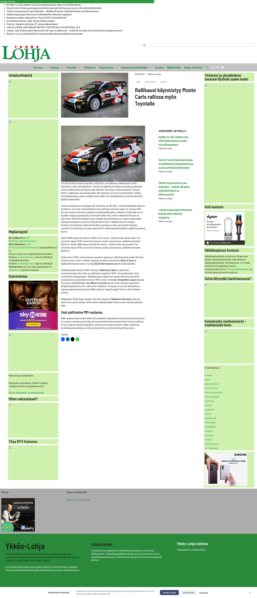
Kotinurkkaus (212, 396)
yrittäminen (211, 448)
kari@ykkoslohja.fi (28, 247)
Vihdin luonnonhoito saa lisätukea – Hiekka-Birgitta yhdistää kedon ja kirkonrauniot (52, 11)
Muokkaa (203, 592)
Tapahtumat (106, 67)
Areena (159, 67)
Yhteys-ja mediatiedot (134, 67)
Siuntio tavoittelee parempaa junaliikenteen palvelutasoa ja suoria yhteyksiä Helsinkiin (54, 8)
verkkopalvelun (26, 257)
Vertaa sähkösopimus (238, 269)
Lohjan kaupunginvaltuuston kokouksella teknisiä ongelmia (39, 14)
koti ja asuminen (214, 392)
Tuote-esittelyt (193, 67)
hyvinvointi (211, 388)
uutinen (209, 435)
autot (139, 82)
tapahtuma (210, 418)
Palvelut (71, 67)
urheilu (163, 82)
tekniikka (210, 422)
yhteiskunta (211, 443)
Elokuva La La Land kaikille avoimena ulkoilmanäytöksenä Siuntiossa (44, 33)
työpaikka (210, 426)
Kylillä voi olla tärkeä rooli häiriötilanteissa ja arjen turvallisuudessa (43, 4)
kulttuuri (210, 401)
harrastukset (150, 82)
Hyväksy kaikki (169, 592)
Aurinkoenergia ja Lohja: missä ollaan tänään (30, 20)
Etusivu (38, 67)
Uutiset (54, 67)
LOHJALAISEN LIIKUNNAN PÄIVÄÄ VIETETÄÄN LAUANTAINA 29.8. (43, 27)
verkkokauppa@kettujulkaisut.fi (122, 553)
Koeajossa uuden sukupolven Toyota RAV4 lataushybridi (36, 17)
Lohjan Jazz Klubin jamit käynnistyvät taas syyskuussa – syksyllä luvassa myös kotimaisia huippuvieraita (64, 30)
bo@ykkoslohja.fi (27, 241)
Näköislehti (174, 67)
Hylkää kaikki (188, 592)
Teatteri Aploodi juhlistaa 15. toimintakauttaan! (31, 24)
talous (208, 413)
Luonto (208, 405)
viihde (208, 439)
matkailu (210, 409)
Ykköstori (89, 67)
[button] (207, 67)
